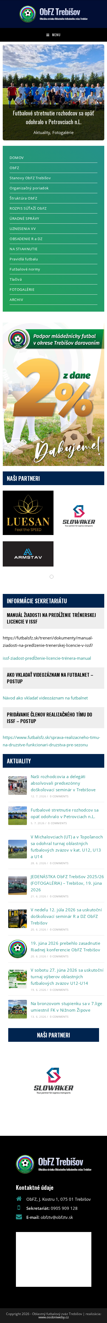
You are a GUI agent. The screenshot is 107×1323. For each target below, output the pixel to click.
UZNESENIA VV (23, 228)
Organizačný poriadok (29, 188)
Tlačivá (16, 279)
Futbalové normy (25, 269)
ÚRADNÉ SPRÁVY (24, 218)
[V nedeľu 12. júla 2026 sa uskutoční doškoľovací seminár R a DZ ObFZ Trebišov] (17, 918)
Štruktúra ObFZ (23, 198)
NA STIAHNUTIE (24, 248)
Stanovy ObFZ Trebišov (30, 177)
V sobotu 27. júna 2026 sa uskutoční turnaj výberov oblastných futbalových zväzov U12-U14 (67, 976)
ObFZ (14, 167)
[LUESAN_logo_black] (28, 513)
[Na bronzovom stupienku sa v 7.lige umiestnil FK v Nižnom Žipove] (17, 1009)
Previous (19, 1086)
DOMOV (17, 157)
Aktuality (41, 132)
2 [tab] (53, 1126)
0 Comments (59, 796)
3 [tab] (59, 1126)
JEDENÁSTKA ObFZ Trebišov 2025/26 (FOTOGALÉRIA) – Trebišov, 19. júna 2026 (67, 883)
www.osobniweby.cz (53, 1317)
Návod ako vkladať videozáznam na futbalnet (45, 698)
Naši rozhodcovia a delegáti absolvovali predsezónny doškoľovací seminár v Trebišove (63, 783)
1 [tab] (52, 577)
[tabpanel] (53, 528)
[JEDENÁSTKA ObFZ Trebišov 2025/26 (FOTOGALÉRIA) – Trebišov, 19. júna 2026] (17, 885)
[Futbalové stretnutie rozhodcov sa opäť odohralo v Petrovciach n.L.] (17, 815)
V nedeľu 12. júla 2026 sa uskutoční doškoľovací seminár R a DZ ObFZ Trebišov (66, 916)
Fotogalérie (63, 132)
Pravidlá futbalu (24, 259)
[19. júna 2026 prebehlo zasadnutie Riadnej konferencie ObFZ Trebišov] (17, 949)
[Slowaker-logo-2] (79, 516)
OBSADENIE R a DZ (26, 238)
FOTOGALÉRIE (22, 289)
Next (88, 1086)
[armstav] (28, 554)
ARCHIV (16, 299)
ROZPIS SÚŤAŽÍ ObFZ (28, 208)
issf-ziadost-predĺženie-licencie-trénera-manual (47, 658)
